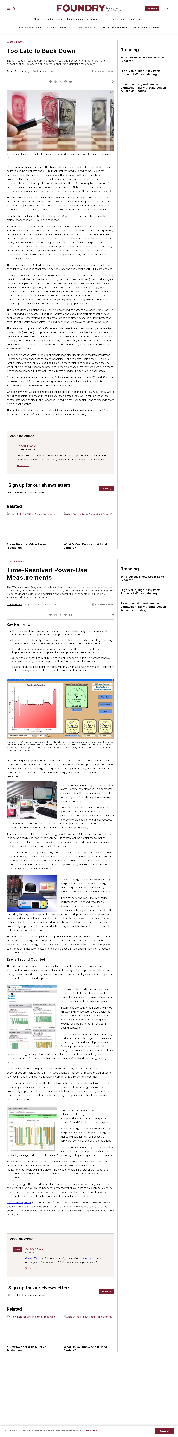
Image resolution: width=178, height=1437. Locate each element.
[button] (9, 9)
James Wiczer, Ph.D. (19, 1202)
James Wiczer (14, 604)
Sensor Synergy (88, 1258)
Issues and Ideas (15, 42)
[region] (89, 1431)
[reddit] (65, 81)
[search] (14, 9)
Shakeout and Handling (113, 27)
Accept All (164, 1431)
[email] (70, 81)
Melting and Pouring (30, 27)
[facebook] (50, 81)
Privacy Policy (90, 1430)
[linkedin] (55, 81)
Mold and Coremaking (59, 27)
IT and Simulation (86, 27)
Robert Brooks (15, 71)
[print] (112, 81)
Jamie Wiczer (33, 1258)
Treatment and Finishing (145, 27)
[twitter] (60, 81)
